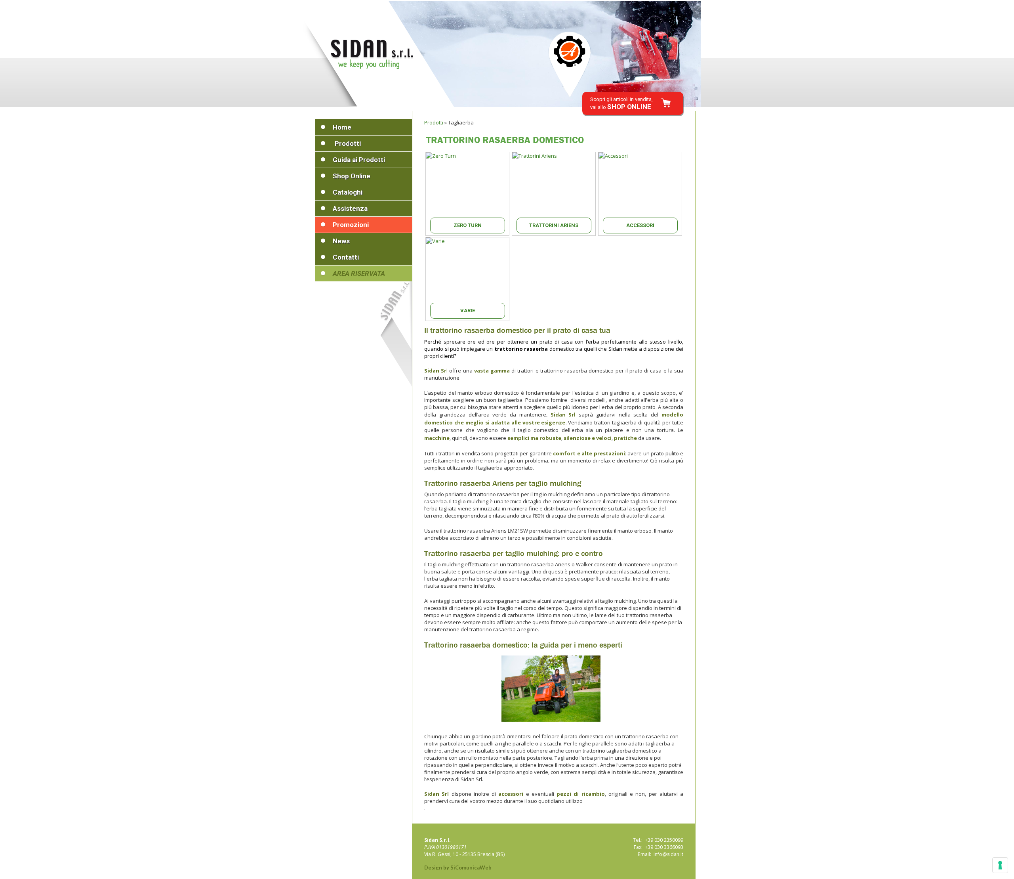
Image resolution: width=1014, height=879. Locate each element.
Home (342, 127)
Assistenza (350, 208)
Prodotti (348, 143)
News (341, 241)
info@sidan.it (668, 854)
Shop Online (351, 176)
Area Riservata (359, 273)
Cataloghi (347, 192)
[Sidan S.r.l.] (372, 54)
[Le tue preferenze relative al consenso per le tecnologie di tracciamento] (1000, 865)
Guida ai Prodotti (359, 160)
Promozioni (351, 225)
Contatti (346, 257)
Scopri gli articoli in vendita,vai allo (621, 103)
